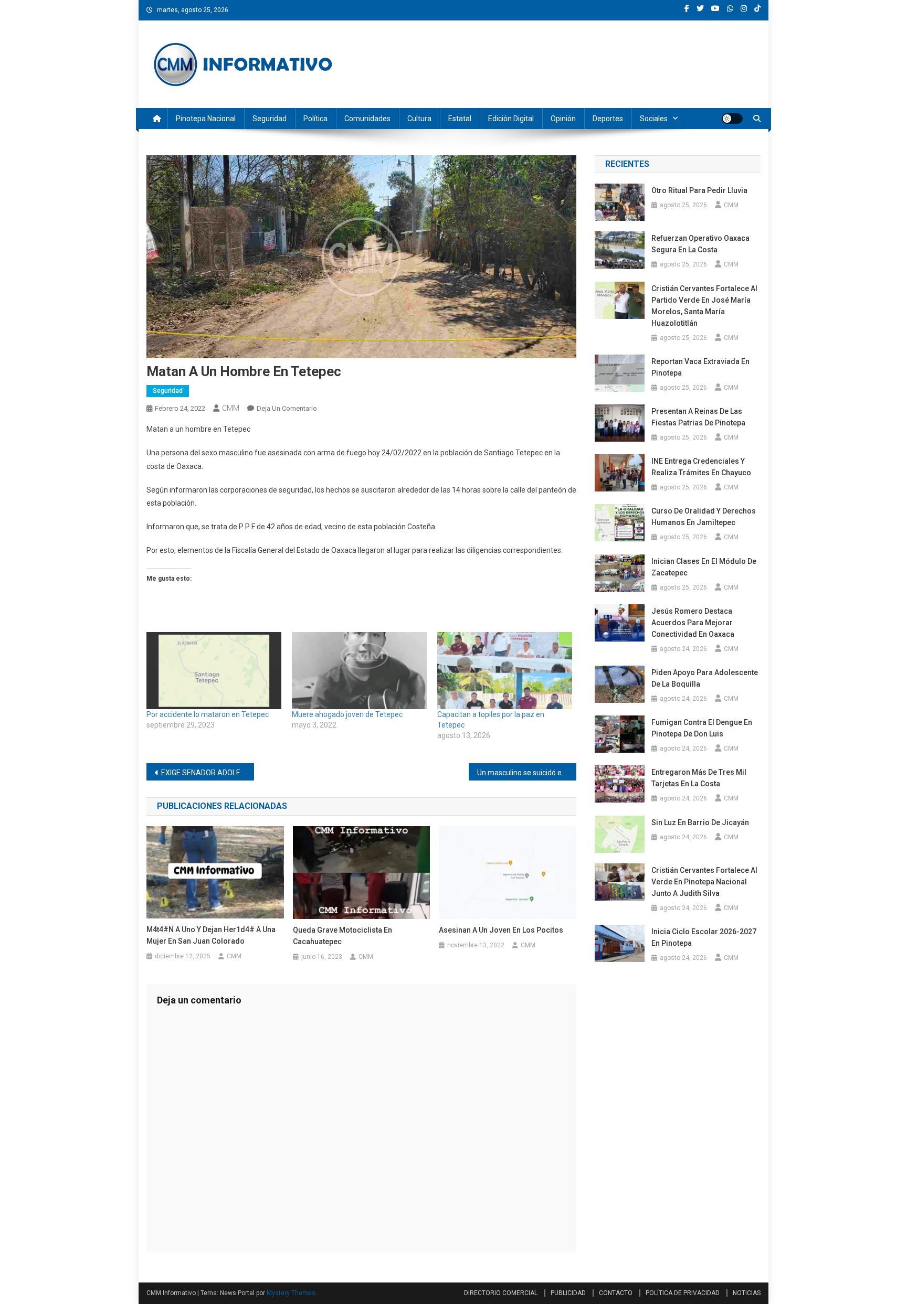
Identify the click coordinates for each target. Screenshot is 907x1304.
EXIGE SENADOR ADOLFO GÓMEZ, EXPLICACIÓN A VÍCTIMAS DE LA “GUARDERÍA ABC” (207, 772)
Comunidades (367, 118)
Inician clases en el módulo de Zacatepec (703, 567)
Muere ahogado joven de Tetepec (347, 714)
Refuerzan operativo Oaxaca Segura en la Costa (700, 244)
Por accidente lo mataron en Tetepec (207, 714)
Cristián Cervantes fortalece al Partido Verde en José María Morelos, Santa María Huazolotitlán (704, 305)
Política (315, 118)
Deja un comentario (287, 408)
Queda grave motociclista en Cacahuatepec (342, 936)
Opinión (563, 118)
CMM (230, 408)
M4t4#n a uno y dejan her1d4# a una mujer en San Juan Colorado (211, 935)
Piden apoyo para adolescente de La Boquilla (704, 678)
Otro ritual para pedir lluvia (699, 190)
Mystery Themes (291, 1293)
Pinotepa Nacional (206, 118)
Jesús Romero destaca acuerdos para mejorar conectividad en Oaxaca (692, 622)
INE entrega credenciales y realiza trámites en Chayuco (701, 467)
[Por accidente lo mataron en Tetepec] (213, 670)
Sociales (654, 118)
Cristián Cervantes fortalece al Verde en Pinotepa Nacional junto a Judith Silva (704, 881)
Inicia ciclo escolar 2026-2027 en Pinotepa (703, 937)
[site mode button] (732, 118)
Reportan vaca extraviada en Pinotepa (700, 367)
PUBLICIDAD (568, 1293)
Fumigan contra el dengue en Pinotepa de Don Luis (701, 728)
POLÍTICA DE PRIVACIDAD (683, 1293)
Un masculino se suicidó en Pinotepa (526, 772)
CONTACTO (615, 1293)
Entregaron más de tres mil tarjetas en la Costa (698, 778)
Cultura (419, 118)
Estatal (459, 118)
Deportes (608, 118)
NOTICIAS (747, 1293)
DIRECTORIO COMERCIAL (500, 1293)
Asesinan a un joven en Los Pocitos (501, 930)
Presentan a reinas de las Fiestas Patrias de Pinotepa (698, 417)
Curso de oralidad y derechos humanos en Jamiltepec (703, 517)
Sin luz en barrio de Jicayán (700, 822)
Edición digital (511, 118)
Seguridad (269, 118)
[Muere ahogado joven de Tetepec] (359, 670)
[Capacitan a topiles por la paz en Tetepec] (504, 670)
